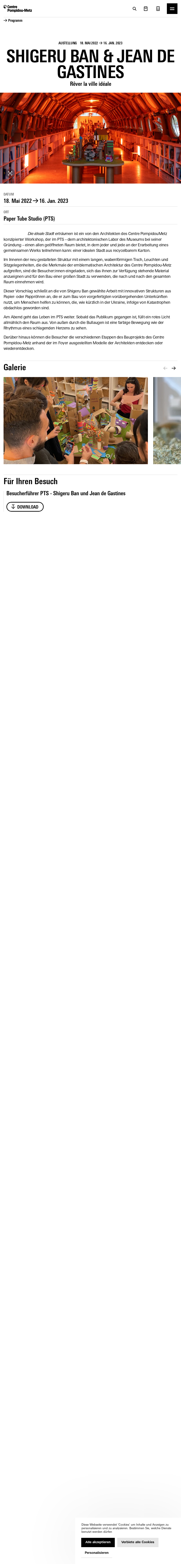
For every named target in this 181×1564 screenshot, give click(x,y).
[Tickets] (158, 8)
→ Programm (13, 21)
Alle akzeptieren (98, 1542)
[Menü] (172, 8)
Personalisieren (97, 1553)
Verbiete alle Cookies (137, 1542)
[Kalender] (145, 8)
